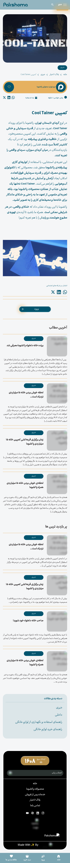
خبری (43, 74)
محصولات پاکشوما (35, 789)
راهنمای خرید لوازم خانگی (48, 729)
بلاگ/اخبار (54, 74)
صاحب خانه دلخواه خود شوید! (28, 621)
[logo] (15, 4)
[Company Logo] (35, 824)
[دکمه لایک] (9, 87)
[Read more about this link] (51, 835)
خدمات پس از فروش (35, 795)
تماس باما (35, 806)
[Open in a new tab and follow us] (43, 813)
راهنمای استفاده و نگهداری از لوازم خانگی (38, 722)
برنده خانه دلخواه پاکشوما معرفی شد (25, 346)
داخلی (58, 715)
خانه (65, 74)
